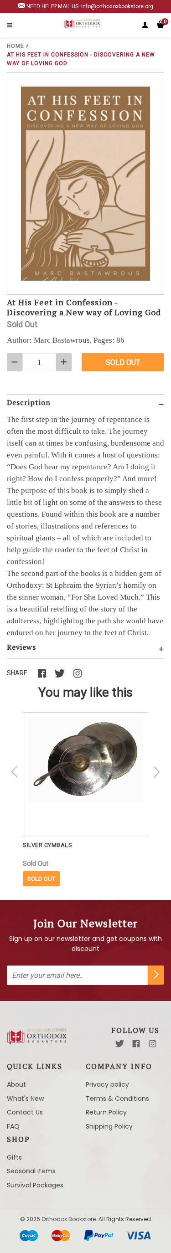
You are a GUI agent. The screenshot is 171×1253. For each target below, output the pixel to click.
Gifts (14, 1157)
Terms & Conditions (117, 1098)
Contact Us (25, 1112)
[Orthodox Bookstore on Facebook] (136, 1043)
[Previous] (14, 772)
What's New (25, 1098)
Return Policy (106, 1112)
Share (17, 673)
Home (15, 46)
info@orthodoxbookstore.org (117, 6)
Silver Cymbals (47, 845)
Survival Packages (35, 1185)
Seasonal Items (31, 1171)
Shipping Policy (109, 1126)
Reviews (21, 647)
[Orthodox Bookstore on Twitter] (119, 1043)
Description (29, 402)
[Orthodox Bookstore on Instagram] (152, 1043)
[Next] (156, 772)
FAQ (13, 1126)
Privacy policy (107, 1084)
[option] (85, 799)
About (16, 1084)
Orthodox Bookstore (68, 1219)
